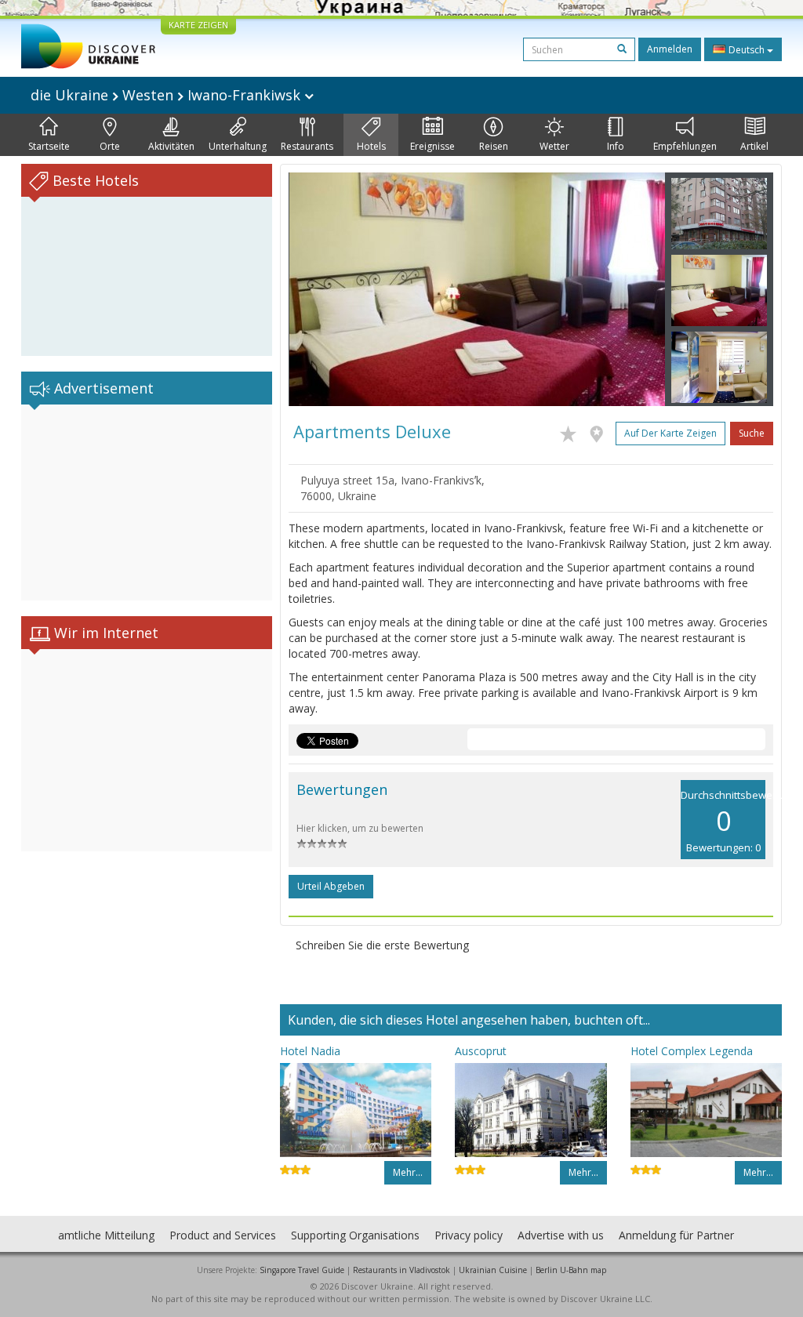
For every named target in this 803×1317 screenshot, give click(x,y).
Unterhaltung (238, 146)
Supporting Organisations (355, 1235)
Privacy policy (468, 1235)
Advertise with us (561, 1235)
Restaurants (307, 146)
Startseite (49, 146)
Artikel (754, 146)
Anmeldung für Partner (676, 1235)
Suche (752, 433)
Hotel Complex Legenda (691, 1050)
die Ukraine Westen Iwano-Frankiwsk (167, 94)
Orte (110, 146)
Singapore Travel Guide (302, 1269)
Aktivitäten (171, 146)
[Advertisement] (146, 502)
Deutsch (746, 49)
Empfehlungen (685, 146)
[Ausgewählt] (572, 431)
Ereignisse (432, 146)
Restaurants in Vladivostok (401, 1269)
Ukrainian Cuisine (493, 1269)
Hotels (371, 146)
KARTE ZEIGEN (198, 25)
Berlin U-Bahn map (571, 1269)
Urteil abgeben (331, 886)
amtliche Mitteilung (106, 1235)
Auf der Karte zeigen (670, 433)
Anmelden (669, 49)
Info (615, 146)
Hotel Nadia (310, 1050)
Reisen (493, 146)
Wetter (554, 146)
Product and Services (222, 1235)
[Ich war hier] (600, 431)
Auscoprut (481, 1050)
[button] (317, 289)
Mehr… (408, 1172)
